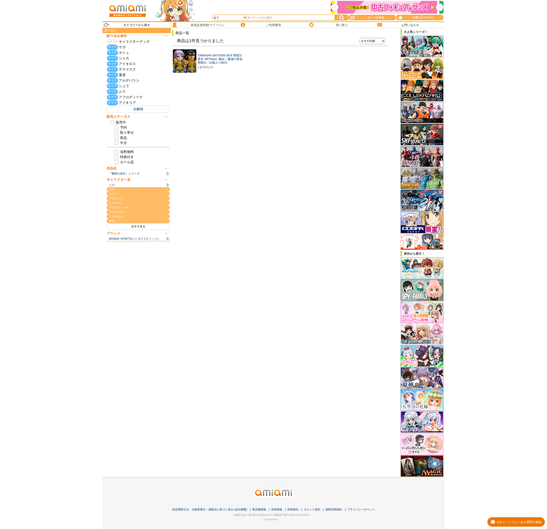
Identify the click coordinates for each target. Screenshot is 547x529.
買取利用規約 (333, 509)
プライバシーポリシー (361, 509)
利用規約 (292, 509)
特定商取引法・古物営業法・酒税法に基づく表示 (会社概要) (209, 509)
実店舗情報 (259, 509)
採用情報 (276, 509)
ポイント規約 (312, 509)
